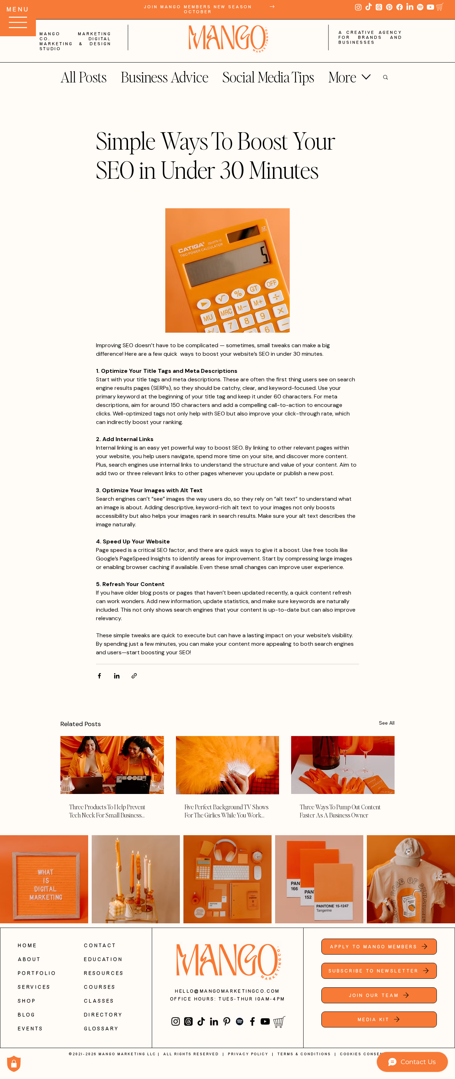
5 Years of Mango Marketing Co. (228, 55)
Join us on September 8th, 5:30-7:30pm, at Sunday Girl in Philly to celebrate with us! (227, 93)
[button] (386, 29)
